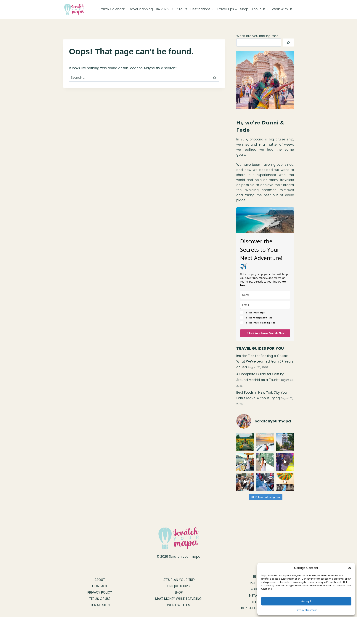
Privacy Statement (306, 610)
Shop (244, 9)
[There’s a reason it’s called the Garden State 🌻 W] (245, 442)
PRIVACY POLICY (99, 592)
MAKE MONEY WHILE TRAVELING (178, 599)
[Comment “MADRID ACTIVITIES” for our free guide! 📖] (285, 442)
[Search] (288, 43)
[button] (349, 568)
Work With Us (282, 9)
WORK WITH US (178, 605)
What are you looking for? (257, 36)
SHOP (178, 592)
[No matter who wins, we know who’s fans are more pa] (245, 482)
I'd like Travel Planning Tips (260, 322)
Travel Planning (140, 9)
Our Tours (179, 9)
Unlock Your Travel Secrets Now (265, 333)
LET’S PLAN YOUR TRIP (179, 580)
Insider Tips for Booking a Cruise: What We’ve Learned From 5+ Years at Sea (264, 361)
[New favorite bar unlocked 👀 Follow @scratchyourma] (245, 462)
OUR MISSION (100, 605)
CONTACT (99, 586)
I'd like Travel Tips (255, 312)
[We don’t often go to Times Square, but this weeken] (265, 482)
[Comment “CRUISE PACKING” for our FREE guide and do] (265, 442)
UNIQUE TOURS (178, 586)
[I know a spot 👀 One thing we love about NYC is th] (265, 462)
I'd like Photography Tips (258, 317)
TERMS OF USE (99, 599)
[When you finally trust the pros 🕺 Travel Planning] (285, 462)
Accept (306, 601)
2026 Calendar (113, 9)
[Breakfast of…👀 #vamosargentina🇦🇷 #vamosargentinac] (285, 482)
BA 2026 (162, 9)
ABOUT (99, 580)
